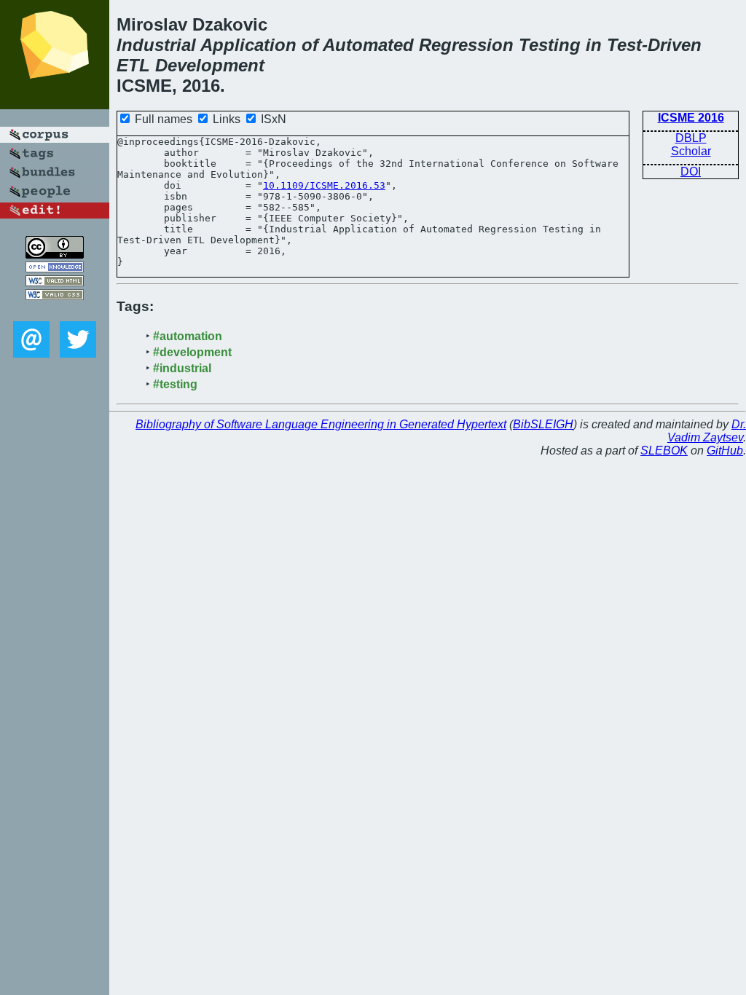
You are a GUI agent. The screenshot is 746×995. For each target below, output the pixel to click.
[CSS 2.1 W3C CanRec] (54, 310)
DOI (690, 171)
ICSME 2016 (691, 117)
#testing (175, 384)
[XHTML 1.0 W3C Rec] (54, 282)
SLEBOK (664, 450)
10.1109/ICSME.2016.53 (324, 185)
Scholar (691, 151)
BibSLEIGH (543, 424)
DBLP (691, 138)
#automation (187, 336)
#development (192, 352)
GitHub (725, 450)
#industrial (182, 368)
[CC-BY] (54, 254)
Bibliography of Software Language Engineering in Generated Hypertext (321, 424)
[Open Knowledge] (54, 268)
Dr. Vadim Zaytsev (706, 431)
